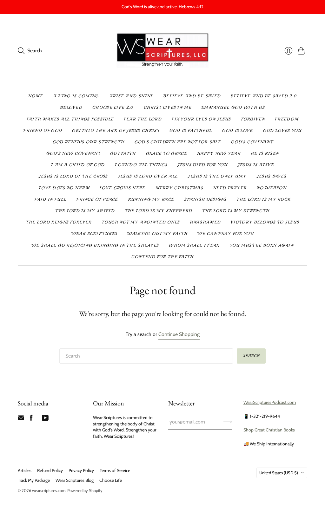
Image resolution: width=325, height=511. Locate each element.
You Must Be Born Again (262, 245)
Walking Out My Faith (157, 233)
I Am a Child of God (78, 164)
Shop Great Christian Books (269, 430)
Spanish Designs (205, 199)
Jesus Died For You (202, 164)
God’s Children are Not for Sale (178, 142)
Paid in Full (51, 199)
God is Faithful (190, 130)
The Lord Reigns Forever (59, 222)
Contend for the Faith (162, 256)
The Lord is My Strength (235, 210)
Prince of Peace (97, 199)
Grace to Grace (166, 153)
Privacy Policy (81, 470)
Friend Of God (42, 130)
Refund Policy (50, 470)
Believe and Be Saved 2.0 (264, 96)
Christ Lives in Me (167, 107)
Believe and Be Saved (192, 96)
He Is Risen (265, 153)
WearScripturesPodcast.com (269, 402)
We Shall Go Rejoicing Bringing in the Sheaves (95, 245)
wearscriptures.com (48, 490)
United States (278, 472)
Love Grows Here (122, 188)
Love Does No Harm (64, 188)
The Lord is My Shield (85, 210)
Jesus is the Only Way (217, 176)
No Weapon (271, 188)
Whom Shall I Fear (194, 245)
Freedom (286, 119)
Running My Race (151, 199)
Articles (24, 470)
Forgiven (253, 119)
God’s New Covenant (73, 153)
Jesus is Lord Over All (148, 176)
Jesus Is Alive (256, 164)
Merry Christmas (179, 188)
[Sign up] (227, 422)
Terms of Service (115, 470)
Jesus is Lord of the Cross (73, 176)
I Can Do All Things (141, 164)
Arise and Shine (131, 96)
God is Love (237, 130)
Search (251, 355)
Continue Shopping (179, 334)
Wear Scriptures (94, 233)
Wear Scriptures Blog (75, 480)
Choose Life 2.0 (113, 107)
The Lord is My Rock (264, 199)
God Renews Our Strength (88, 142)
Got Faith (123, 153)
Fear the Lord (143, 119)
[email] (21, 419)
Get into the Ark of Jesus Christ (115, 130)
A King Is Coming (76, 96)
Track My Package (34, 480)
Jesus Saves (271, 176)
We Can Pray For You (225, 233)
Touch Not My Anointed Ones (141, 222)
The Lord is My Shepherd (158, 210)
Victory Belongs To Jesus (265, 222)
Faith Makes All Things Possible (70, 119)
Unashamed (205, 222)
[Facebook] (31, 419)
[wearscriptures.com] (163, 51)
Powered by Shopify (85, 490)
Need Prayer (230, 188)
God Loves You (282, 130)
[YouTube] (45, 419)
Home (35, 96)
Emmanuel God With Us (233, 107)
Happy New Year (219, 153)
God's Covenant (251, 142)
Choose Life (110, 480)
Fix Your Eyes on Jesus (201, 119)
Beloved (71, 107)
